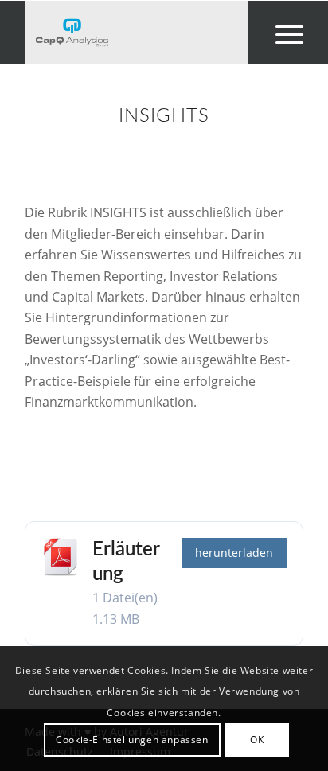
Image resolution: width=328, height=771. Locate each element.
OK (257, 739)
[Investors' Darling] (136, 32)
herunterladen (234, 552)
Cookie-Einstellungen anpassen (132, 739)
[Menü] (281, 32)
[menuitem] (281, 32)
